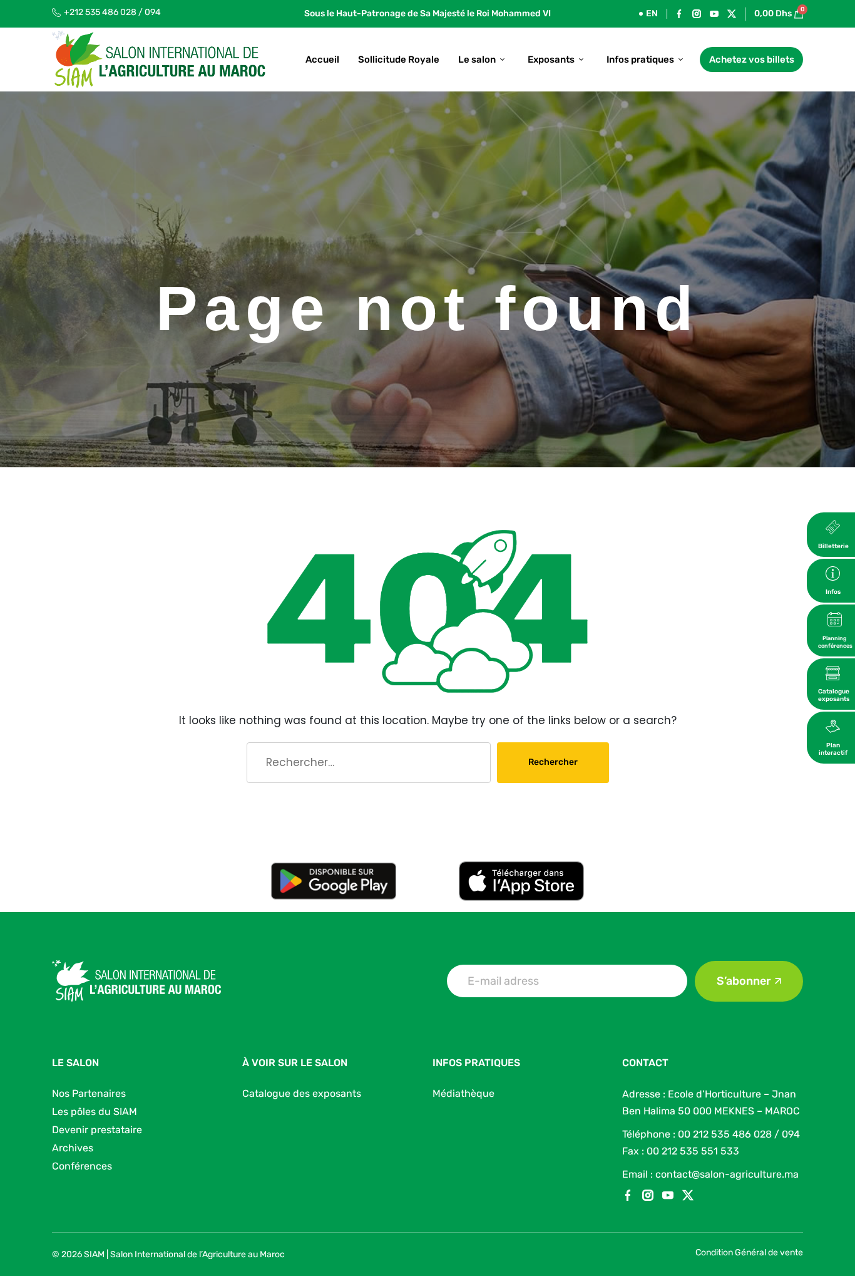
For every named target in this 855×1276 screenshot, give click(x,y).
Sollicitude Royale (398, 59)
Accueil (322, 59)
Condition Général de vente (749, 1252)
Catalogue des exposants (301, 1093)
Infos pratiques (640, 59)
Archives (72, 1148)
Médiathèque (463, 1093)
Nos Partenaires (89, 1093)
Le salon (477, 59)
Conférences (82, 1166)
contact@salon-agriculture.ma (727, 1174)
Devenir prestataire (97, 1130)
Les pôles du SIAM (94, 1112)
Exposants (551, 59)
